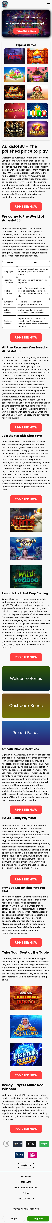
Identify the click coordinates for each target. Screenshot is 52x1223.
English (26, 1165)
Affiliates (26, 1182)
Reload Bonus (26, 732)
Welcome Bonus (26, 678)
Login (14, 1218)
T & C (26, 1193)
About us (26, 1176)
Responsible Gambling (26, 1187)
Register (38, 1218)
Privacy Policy (26, 1198)
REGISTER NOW (26, 206)
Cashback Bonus (26, 705)
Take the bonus (26, 31)
